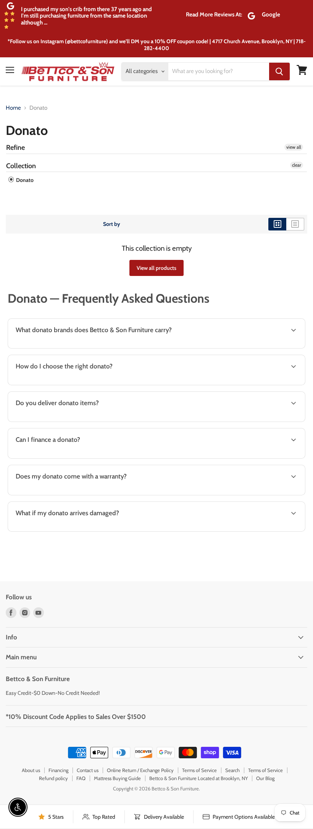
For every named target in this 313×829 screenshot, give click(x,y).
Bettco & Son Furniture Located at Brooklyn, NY (198, 778)
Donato (24, 180)
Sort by (111, 224)
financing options (68, 457)
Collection (21, 166)
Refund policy (53, 778)
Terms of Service (199, 770)
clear (296, 165)
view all (293, 147)
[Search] (279, 71)
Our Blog (265, 778)
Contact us (87, 770)
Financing (58, 770)
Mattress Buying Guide (117, 778)
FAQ (81, 778)
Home (13, 108)
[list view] (295, 224)
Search (232, 770)
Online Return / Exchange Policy (140, 770)
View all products (156, 267)
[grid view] (277, 224)
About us (31, 770)
